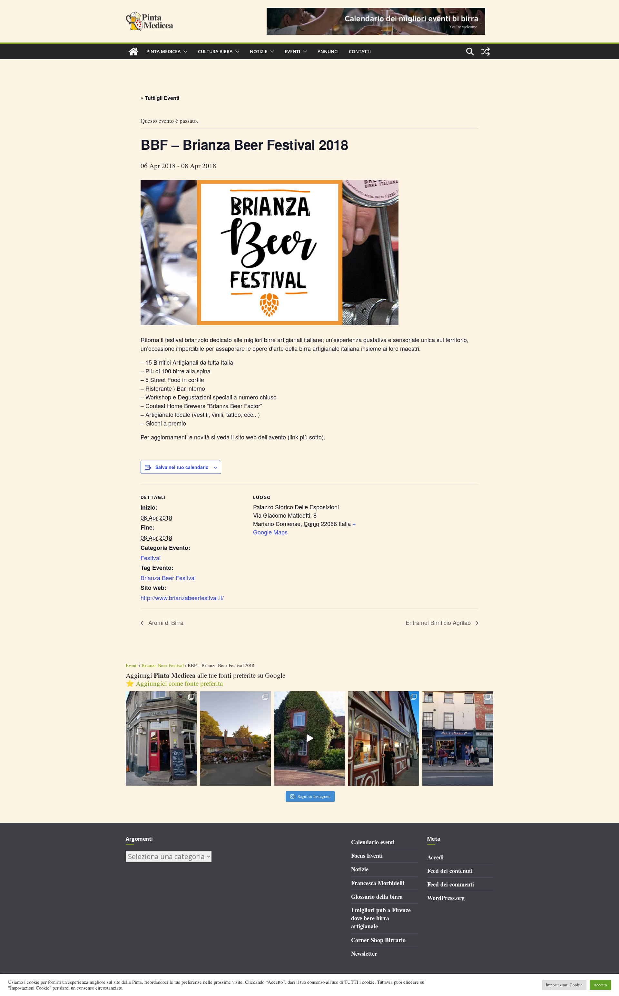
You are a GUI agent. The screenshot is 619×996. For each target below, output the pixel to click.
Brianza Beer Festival (168, 577)
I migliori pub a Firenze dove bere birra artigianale (381, 918)
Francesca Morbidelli (377, 883)
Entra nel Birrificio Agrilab (439, 622)
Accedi (435, 857)
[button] (184, 51)
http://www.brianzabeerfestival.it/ (182, 597)
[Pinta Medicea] (133, 51)
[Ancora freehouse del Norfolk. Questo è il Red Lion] (161, 738)
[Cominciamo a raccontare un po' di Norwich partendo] (457, 738)
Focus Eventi (367, 855)
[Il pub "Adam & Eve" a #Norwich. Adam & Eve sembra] (235, 738)
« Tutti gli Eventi (160, 97)
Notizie (258, 51)
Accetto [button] (600, 985)
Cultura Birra (215, 51)
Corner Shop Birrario (378, 940)
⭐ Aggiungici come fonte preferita (174, 683)
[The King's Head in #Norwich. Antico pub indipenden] (383, 738)
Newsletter (364, 953)
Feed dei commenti (450, 884)
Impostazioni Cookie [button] (564, 985)
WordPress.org (446, 898)
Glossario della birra (377, 896)
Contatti (360, 51)
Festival (151, 557)
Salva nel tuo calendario (182, 467)
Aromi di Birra (165, 622)
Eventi (292, 51)
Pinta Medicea (163, 51)
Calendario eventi (373, 842)
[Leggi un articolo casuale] (485, 51)
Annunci (328, 51)
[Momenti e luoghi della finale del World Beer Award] (309, 738)
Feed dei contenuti (450, 871)
